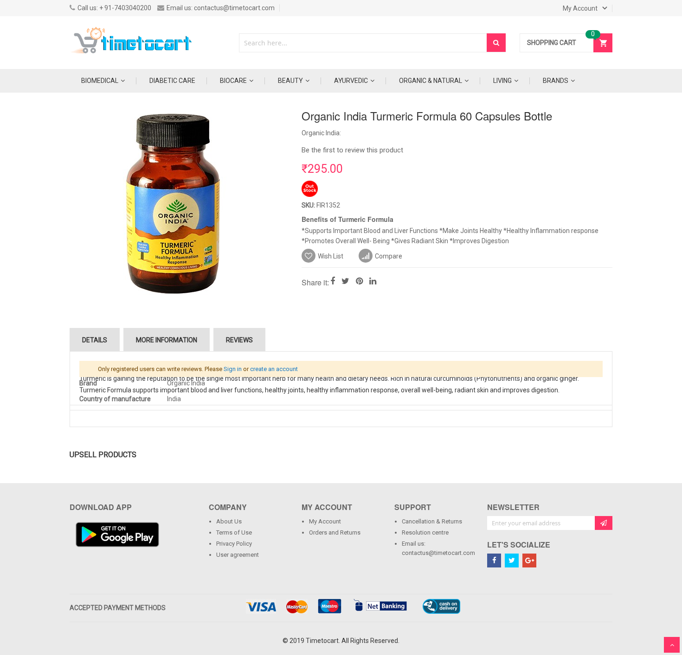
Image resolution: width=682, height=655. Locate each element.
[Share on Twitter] (345, 282)
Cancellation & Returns (432, 521)
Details (94, 340)
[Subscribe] (603, 523)
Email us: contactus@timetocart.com (437, 548)
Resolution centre (425, 532)
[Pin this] (359, 282)
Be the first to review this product (352, 150)
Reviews (239, 340)
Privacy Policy (234, 543)
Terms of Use (234, 532)
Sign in (233, 368)
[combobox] (363, 43)
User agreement (237, 554)
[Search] (496, 42)
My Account (325, 521)
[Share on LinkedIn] (372, 282)
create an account (274, 368)
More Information (166, 340)
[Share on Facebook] (332, 282)
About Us (229, 521)
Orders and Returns (334, 532)
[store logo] (132, 42)
